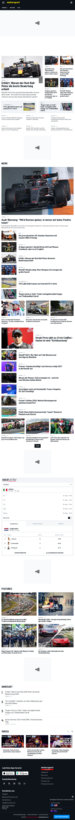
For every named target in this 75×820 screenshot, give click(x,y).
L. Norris (13, 539)
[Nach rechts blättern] (72, 731)
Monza (11, 489)
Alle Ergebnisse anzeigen (54, 552)
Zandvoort (14, 529)
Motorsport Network (32, 817)
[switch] (69, 518)
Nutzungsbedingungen (20, 814)
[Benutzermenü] (71, 2)
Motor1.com (44, 775)
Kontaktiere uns (6, 800)
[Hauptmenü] (3, 2)
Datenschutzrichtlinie (44, 814)
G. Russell (14, 548)
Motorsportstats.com (47, 784)
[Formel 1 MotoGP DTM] (37, 484)
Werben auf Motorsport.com (10, 797)
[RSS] (24, 783)
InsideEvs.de (44, 772)
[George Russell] (8, 547)
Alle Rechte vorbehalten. (46, 817)
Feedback (5, 794)
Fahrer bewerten (20, 552)
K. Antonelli (14, 543)
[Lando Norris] (8, 538)
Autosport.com (45, 781)
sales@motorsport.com (8, 803)
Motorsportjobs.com (47, 778)
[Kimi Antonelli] (8, 543)
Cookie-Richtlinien (32, 814)
